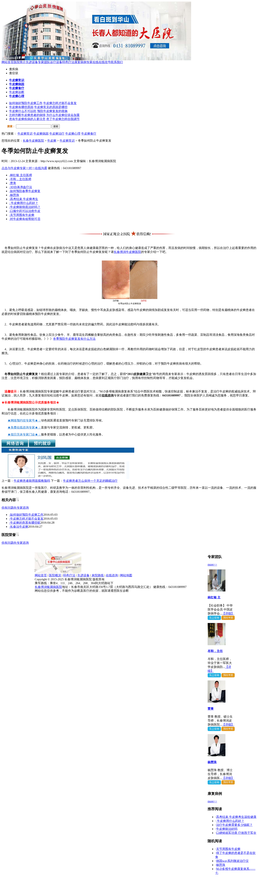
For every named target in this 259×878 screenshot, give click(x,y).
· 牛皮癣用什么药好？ (23, 203)
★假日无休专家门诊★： (24, 434)
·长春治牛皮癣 (18, 526)
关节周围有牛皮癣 (228, 849)
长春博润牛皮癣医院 (127, 251)
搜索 (55, 126)
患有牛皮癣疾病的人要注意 (27, 119)
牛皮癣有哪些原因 (21, 107)
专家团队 (44, 62)
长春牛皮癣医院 (33, 140)
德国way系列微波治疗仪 (232, 860)
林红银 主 (214, 597)
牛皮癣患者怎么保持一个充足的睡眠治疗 (90, 480)
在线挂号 (105, 62)
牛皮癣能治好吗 (226, 828)
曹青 (211, 708)
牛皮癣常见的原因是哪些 (50, 107)
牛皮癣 (51, 140)
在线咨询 (108, 395)
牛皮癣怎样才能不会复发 (60, 103)
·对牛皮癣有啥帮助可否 (24, 218)
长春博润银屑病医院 (48, 586)
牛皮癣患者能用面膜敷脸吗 (32, 480)
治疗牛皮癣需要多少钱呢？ (234, 824)
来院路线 (98, 575)
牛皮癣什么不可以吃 (22, 111)
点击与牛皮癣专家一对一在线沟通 (24, 168)
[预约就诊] (42, 445)
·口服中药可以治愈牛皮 (24, 211)
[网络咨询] (15, 445)
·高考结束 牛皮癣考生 (23, 199)
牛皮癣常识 (25, 133)
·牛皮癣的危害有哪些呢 (24, 522)
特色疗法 (68, 62)
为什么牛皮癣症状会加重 (63, 115)
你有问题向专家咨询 (15, 507)
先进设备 (32, 62)
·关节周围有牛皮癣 (21, 215)
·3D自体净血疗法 (20, 187)
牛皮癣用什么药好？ (230, 820)
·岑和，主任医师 (20, 179)
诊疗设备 (56, 62)
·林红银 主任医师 (20, 175)
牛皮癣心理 (72, 133)
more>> (212, 564)
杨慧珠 (212, 762)
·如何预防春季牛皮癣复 (24, 191)
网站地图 (126, 575)
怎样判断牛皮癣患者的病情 (27, 115)
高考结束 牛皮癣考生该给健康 (236, 816)
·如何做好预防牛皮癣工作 (26, 514)
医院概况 (55, 575)
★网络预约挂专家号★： (24, 420)
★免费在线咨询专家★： (24, 427)
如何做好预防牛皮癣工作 (25, 103)
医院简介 (20, 62)
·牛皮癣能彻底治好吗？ (24, 207)
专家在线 (92, 62)
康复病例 (80, 62)
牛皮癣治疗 (56, 133)
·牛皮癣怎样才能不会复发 (26, 518)
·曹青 (12, 183)
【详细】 (228, 613)
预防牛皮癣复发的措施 (52, 111)
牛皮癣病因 (41, 133)
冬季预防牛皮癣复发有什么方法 (74, 338)
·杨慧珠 (14, 195)
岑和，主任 (215, 651)
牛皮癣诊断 (16, 92)
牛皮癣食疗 (88, 133)
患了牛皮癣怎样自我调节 (63, 119)
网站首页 (8, 62)
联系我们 (117, 62)
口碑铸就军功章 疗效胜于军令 (236, 832)
